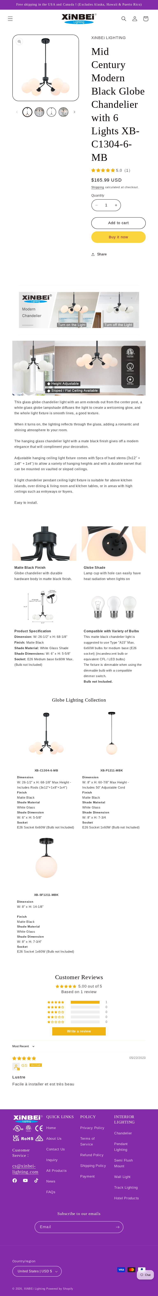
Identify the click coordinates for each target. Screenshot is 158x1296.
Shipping (97, 187)
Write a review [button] (79, 1031)
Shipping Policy (93, 1166)
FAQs (51, 1192)
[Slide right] (74, 112)
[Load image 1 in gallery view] (27, 112)
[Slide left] (16, 112)
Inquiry (52, 1160)
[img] (24, 1058)
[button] (10, 18)
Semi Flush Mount (123, 1163)
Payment (87, 1176)
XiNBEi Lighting (34, 1288)
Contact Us (55, 1149)
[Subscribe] (117, 1227)
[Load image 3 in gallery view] (51, 112)
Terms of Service (87, 1141)
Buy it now (118, 237)
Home (51, 1128)
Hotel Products (126, 1198)
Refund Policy (91, 1155)
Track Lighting (126, 1187)
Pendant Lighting (121, 1147)
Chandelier (123, 1133)
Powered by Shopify (59, 1288)
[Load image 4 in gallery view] (63, 112)
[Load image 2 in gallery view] (39, 112)
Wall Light (122, 1177)
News (51, 1181)
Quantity (97, 195)
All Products (56, 1171)
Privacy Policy (92, 1128)
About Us (54, 1139)
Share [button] (102, 254)
